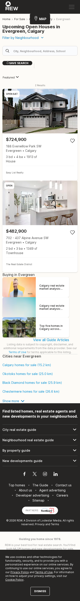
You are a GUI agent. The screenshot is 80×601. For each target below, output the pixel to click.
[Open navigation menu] (71, 7)
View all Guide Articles (51, 340)
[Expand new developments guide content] (40, 461)
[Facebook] (24, 474)
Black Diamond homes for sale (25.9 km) (32, 382)
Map (42, 19)
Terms (55, 524)
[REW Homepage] (12, 6)
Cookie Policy (14, 579)
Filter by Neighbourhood (20, 38)
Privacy (40, 524)
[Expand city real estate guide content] (40, 430)
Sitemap (38, 500)
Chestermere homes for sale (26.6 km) (31, 391)
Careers (62, 495)
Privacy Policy (19, 572)
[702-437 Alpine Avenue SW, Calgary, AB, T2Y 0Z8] (40, 226)
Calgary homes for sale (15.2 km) (26, 365)
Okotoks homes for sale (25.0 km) (27, 373)
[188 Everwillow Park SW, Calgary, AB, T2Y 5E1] (40, 135)
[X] (35, 474)
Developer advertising (32, 495)
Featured (9, 77)
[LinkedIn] (55, 474)
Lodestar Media (50, 520)
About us (25, 490)
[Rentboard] (47, 510)
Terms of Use (17, 352)
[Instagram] (45, 474)
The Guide (40, 485)
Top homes (16, 485)
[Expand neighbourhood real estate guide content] (40, 440)
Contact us (64, 485)
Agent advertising (52, 490)
